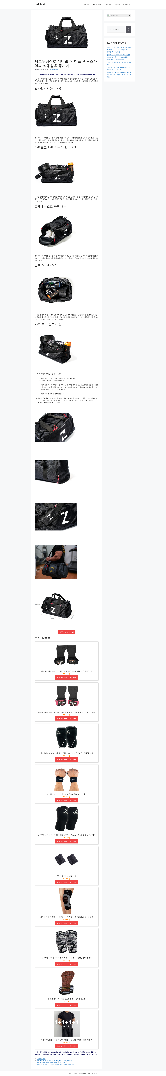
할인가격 (69, 1060)
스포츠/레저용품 (41, 1059)
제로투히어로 (62, 1060)
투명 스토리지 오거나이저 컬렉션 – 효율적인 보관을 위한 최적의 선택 (55, 1064)
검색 (128, 29)
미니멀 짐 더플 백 (48, 1060)
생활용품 (86, 4)
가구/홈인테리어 (97, 4)
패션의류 (117, 4)
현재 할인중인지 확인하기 (67, 677)
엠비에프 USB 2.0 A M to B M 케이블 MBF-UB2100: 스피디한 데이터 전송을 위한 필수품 (119, 50)
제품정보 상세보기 (66, 632)
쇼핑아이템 (40, 4)
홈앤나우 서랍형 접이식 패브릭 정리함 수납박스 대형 (51, 1062)
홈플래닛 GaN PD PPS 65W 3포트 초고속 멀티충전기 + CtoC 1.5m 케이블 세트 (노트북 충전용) (118, 57)
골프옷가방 (40, 1060)
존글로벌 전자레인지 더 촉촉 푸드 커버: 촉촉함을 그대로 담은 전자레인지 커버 (119, 75)
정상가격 (56, 1060)
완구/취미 (108, 4)
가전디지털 (126, 4)
